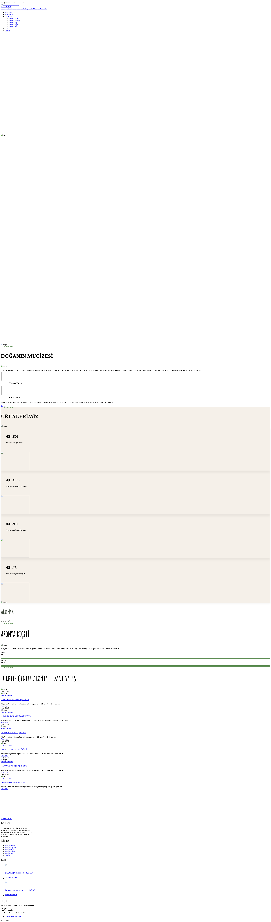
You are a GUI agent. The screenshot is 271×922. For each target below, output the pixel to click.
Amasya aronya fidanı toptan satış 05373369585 (14, 766)
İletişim (7, 856)
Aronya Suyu (9, 850)
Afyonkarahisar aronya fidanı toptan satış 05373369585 (16, 716)
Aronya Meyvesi (10, 847)
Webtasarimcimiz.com (13, 916)
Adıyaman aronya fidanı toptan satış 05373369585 (15, 699)
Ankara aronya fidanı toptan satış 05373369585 (14, 782)
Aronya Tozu (9, 854)
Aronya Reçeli (10, 852)
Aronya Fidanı (10, 845)
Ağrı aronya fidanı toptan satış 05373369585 (13, 732)
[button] (5, 920)
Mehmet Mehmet (7, 695)
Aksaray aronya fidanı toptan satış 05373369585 (14, 749)
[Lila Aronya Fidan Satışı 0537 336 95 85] (10, 7)
